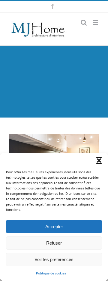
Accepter (54, 226)
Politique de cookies (51, 273)
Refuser (54, 243)
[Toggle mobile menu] (96, 22)
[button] (99, 160)
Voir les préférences (54, 259)
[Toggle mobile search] (84, 22)
